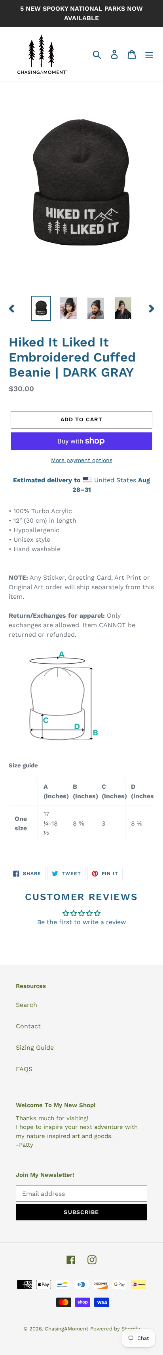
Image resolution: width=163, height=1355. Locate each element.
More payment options (81, 460)
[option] (41, 308)
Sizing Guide (35, 1047)
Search (26, 1005)
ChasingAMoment (66, 1329)
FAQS (24, 1069)
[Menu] (149, 54)
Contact (28, 1026)
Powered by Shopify (115, 1329)
